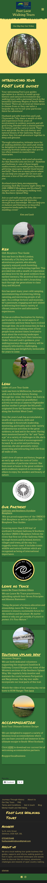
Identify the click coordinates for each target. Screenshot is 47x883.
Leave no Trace (15, 586)
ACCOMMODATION (18, 722)
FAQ (19, 802)
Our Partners (14, 506)
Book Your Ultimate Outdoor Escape (20, 726)
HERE (10, 747)
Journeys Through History (13, 799)
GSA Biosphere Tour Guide (16, 253)
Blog (40, 805)
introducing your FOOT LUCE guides (20, 83)
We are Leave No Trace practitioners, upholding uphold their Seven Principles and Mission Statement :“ (23, 606)
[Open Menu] (42, 9)
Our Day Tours (8, 802)
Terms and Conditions (11, 805)
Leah (6, 383)
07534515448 (8, 838)
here (31, 690)
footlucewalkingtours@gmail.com (16, 841)
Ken (5, 249)
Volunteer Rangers (11, 658)
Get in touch (29, 805)
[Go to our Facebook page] (22, 877)
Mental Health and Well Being (14, 808)
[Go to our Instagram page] (25, 877)
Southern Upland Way (21, 654)
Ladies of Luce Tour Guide (15, 387)
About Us (32, 799)
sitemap (5, 870)
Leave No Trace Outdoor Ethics (18, 590)
